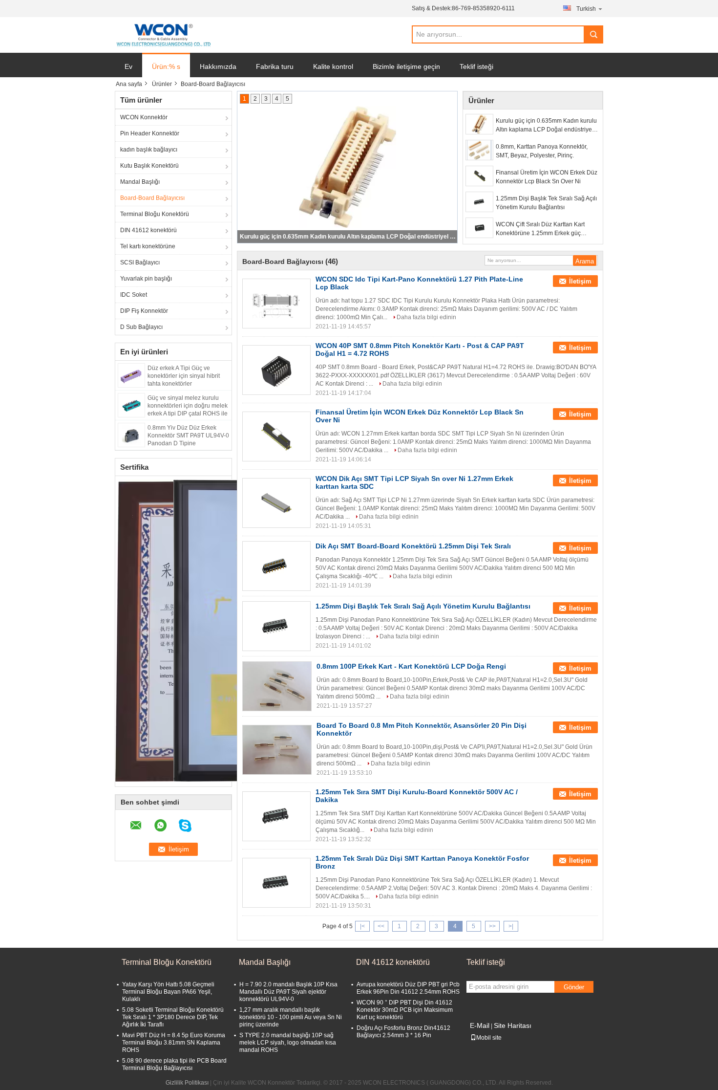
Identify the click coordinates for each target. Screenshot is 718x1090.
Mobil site (489, 1037)
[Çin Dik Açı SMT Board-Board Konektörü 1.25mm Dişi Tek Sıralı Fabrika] (276, 566)
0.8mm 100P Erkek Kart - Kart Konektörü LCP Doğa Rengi (411, 666)
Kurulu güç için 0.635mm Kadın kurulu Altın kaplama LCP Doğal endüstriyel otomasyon (546, 125)
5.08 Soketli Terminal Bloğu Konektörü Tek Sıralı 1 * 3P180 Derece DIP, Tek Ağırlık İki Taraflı (173, 1017)
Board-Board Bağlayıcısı (152, 198)
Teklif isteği (476, 66)
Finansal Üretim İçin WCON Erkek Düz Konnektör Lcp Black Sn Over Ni (546, 177)
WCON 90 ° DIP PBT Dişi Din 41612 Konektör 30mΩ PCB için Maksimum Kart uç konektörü (405, 1010)
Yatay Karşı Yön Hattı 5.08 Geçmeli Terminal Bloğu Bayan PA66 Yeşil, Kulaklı (168, 992)
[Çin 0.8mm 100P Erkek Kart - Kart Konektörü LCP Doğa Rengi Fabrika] (277, 686)
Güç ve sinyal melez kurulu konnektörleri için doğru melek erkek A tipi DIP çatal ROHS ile (188, 405)
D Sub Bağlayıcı (141, 327)
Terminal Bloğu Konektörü (154, 214)
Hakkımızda (218, 66)
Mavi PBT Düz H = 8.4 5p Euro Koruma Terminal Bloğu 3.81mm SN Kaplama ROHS (173, 1042)
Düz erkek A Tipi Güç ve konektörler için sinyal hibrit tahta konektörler (184, 376)
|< (362, 926)
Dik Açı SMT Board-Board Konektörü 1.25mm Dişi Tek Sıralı (413, 546)
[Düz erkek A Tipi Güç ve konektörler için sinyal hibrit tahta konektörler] (131, 374)
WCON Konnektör (144, 117)
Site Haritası (512, 1025)
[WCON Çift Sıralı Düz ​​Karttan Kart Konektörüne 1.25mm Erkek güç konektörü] (479, 228)
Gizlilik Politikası (187, 1082)
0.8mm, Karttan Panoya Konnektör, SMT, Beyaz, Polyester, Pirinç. (347, 236)
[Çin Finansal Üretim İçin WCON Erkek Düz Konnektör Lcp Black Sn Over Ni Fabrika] (276, 436)
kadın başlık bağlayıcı (148, 149)
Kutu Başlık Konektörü (149, 165)
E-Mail (479, 1025)
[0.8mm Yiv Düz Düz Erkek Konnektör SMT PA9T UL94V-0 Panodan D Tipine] (131, 434)
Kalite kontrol (333, 66)
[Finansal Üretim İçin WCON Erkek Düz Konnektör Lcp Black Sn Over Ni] (479, 176)
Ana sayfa (129, 84)
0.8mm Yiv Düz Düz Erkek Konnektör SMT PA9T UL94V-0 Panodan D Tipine (188, 435)
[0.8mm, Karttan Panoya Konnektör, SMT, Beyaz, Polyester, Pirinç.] (479, 150)
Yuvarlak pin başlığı (146, 278)
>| (510, 926)
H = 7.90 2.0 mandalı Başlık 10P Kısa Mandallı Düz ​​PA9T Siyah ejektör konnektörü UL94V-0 (288, 992)
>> (492, 926)
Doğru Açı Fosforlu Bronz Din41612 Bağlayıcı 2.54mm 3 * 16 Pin (403, 1032)
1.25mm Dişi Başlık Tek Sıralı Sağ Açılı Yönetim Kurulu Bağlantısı (546, 203)
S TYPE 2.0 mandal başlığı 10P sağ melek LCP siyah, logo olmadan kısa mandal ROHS (287, 1042)
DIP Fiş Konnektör (144, 310)
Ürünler (162, 84)
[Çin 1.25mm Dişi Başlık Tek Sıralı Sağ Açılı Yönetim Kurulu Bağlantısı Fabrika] (276, 626)
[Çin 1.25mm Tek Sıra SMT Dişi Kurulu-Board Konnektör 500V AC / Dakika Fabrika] (276, 816)
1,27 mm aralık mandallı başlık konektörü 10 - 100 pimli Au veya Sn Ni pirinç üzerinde (290, 1017)
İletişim (580, 281)
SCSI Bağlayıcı (140, 262)
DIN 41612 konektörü (148, 230)
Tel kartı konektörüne (147, 246)
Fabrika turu (275, 66)
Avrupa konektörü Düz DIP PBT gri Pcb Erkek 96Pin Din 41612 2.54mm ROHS (408, 988)
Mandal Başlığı (140, 181)
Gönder (574, 987)
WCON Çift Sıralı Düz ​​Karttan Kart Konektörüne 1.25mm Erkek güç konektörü (540, 229)
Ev (128, 66)
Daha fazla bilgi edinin (426, 317)
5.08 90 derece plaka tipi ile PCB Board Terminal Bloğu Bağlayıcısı (174, 1064)
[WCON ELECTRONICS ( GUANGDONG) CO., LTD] (163, 35)
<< (381, 926)
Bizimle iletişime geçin (406, 66)
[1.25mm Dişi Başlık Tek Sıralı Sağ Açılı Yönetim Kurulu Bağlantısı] (479, 202)
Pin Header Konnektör (149, 133)
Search (593, 34)
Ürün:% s (166, 66)
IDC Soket (133, 294)
